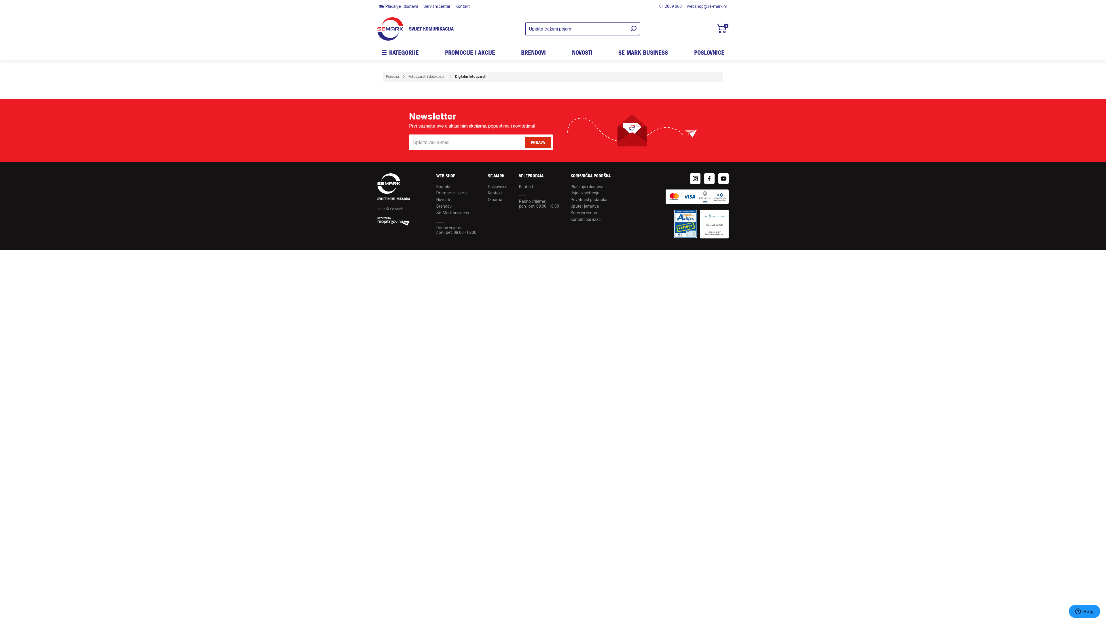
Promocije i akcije (470, 52)
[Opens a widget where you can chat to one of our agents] (1084, 612)
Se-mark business (643, 52)
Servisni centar (436, 6)
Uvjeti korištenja (585, 193)
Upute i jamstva (585, 206)
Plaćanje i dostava (401, 6)
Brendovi (533, 52)
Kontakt (463, 6)
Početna (392, 77)
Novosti (582, 52)
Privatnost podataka (589, 199)
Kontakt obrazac (586, 219)
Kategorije (404, 52)
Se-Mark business (452, 213)
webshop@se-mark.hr (707, 6)
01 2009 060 (670, 6)
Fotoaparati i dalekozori (427, 77)
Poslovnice (709, 52)
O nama (495, 199)
